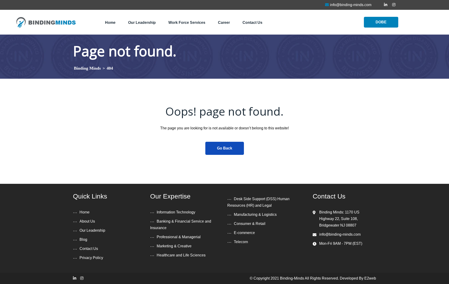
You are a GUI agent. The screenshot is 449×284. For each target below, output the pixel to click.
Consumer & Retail (249, 224)
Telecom (241, 242)
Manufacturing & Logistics (255, 215)
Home (110, 23)
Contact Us (252, 23)
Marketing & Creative (174, 246)
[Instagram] (81, 278)
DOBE (381, 22)
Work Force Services (186, 23)
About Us (87, 221)
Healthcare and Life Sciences (181, 255)
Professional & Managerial (179, 237)
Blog (83, 239)
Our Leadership (142, 23)
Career (224, 23)
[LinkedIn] (74, 278)
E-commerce (244, 233)
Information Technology (176, 212)
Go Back (224, 148)
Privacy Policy (91, 258)
